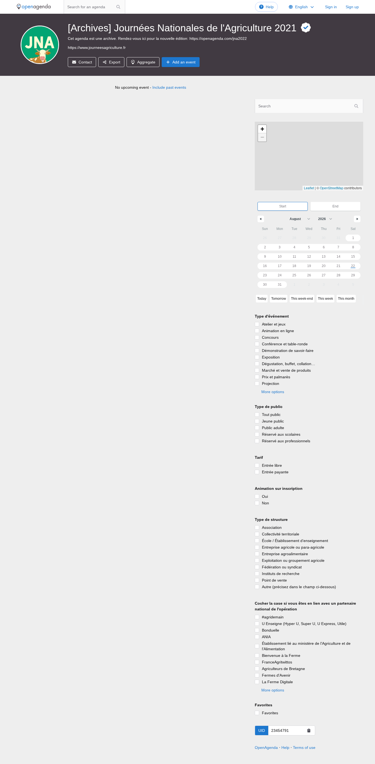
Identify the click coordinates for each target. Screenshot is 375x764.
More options (272, 392)
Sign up (352, 7)
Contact (85, 62)
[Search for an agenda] (118, 7)
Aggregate (146, 62)
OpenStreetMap (331, 187)
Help (270, 7)
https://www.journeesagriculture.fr (97, 47)
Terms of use (304, 747)
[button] (262, 129)
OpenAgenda (266, 747)
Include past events (169, 87)
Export (114, 62)
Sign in (331, 7)
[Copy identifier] (309, 730)
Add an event (183, 62)
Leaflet (309, 187)
